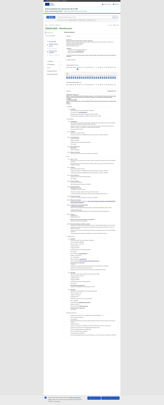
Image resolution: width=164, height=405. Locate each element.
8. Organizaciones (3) (52, 71)
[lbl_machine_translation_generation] (80, 82)
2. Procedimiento (51, 64)
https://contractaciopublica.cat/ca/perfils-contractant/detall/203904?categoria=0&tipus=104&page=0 (93, 202)
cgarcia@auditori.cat (80, 51)
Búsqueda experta (81, 20)
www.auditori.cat (83, 259)
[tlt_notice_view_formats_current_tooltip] (115, 91)
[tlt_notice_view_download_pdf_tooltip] (67, 78)
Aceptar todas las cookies (94, 398)
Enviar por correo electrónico (53, 51)
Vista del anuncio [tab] (49, 32)
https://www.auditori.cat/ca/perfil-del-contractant (89, 260)
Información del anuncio (52, 74)
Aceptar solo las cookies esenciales (110, 398)
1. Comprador (50, 61)
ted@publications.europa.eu (84, 302)
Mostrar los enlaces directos (53, 45)
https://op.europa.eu (84, 306)
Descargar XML (52, 41)
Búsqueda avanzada (73, 20)
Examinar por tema (90, 20)
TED (46, 25)
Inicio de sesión (107, 4)
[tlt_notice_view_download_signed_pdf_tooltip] (77, 69)
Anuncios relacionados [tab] (50, 35)
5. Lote (48, 67)
